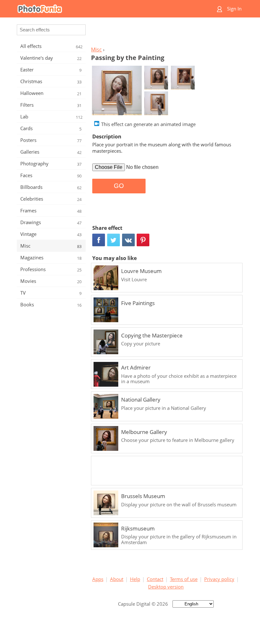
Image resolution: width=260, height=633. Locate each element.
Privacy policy (219, 579)
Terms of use (184, 579)
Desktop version (166, 586)
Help (135, 579)
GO (119, 185)
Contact (155, 579)
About (116, 579)
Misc (96, 49)
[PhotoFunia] (105, 8)
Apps (97, 579)
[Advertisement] (166, 34)
